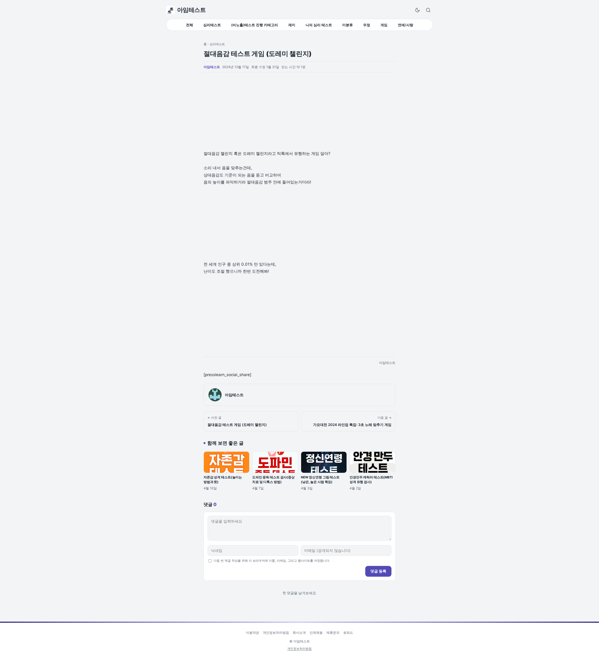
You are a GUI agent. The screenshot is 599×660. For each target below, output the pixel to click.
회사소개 (299, 632)
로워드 (348, 632)
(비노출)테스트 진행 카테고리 (254, 25)
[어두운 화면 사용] (417, 10)
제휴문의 (333, 632)
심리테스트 (212, 25)
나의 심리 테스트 (319, 25)
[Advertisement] (299, 111)
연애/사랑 (405, 25)
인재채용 (316, 632)
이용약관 (252, 632)
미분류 (347, 25)
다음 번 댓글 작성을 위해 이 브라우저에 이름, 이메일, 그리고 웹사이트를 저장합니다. (272, 560)
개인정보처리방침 (276, 632)
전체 (189, 25)
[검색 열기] (428, 10)
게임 (383, 25)
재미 (291, 25)
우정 (366, 25)
